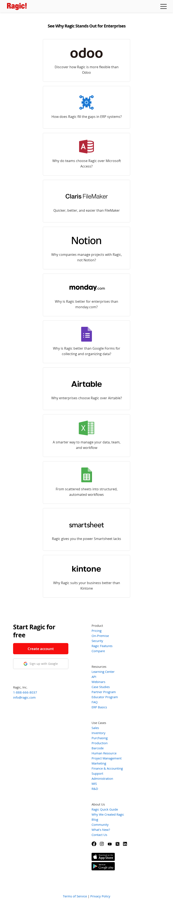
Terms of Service (75, 896)
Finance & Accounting (107, 768)
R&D (95, 788)
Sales (95, 728)
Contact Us (99, 835)
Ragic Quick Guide (105, 809)
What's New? (101, 829)
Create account (41, 648)
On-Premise (100, 636)
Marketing (99, 763)
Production (100, 743)
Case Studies (101, 687)
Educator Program (105, 697)
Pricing (96, 630)
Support (97, 773)
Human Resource (104, 753)
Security (97, 641)
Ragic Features (102, 646)
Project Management (107, 758)
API (94, 677)
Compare (98, 651)
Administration (102, 778)
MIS (94, 783)
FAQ (95, 702)
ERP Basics (99, 707)
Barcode (98, 748)
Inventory (98, 733)
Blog (95, 819)
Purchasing (100, 738)
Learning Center (103, 671)
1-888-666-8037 (25, 692)
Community (100, 824)
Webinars (98, 682)
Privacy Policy (100, 896)
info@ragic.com (24, 697)
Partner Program (104, 692)
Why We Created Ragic (108, 814)
